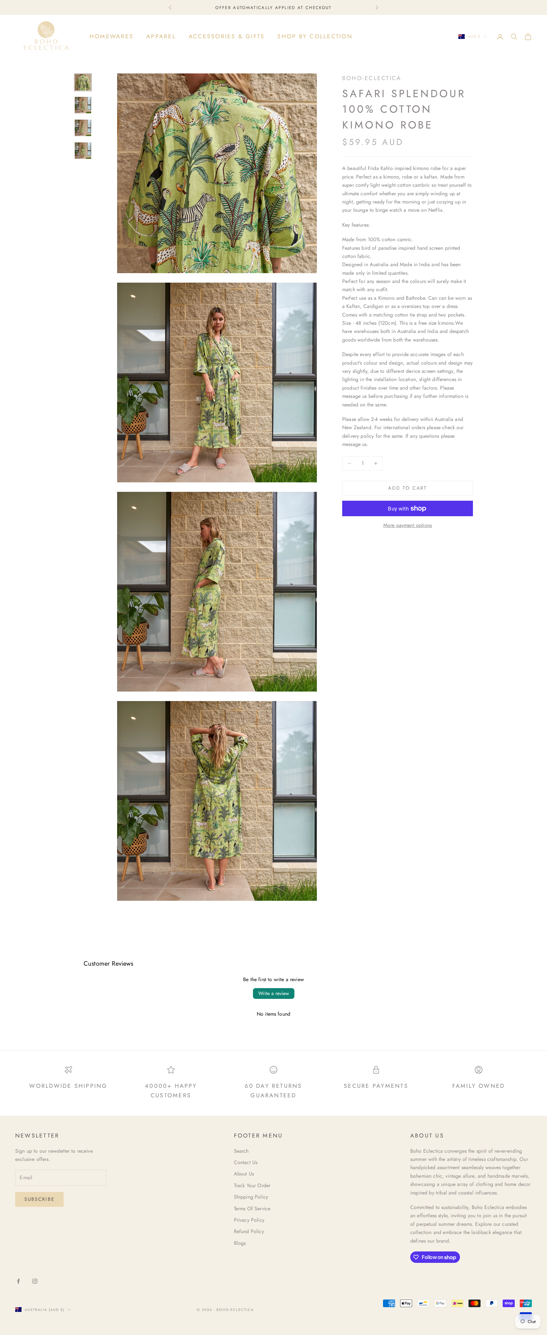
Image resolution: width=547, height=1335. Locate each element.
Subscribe (39, 1199)
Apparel (161, 36)
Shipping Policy (251, 1196)
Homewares (112, 36)
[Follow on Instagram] (35, 1281)
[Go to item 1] (83, 82)
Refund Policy (249, 1231)
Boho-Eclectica (371, 78)
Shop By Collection (314, 36)
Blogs (240, 1243)
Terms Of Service (252, 1208)
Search (241, 1151)
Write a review (273, 993)
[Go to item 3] (83, 128)
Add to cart (407, 488)
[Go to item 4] (83, 151)
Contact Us (246, 1162)
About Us (244, 1173)
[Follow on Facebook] (18, 1281)
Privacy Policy (249, 1220)
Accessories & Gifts (227, 36)
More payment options (407, 525)
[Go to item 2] (83, 105)
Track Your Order (252, 1185)
